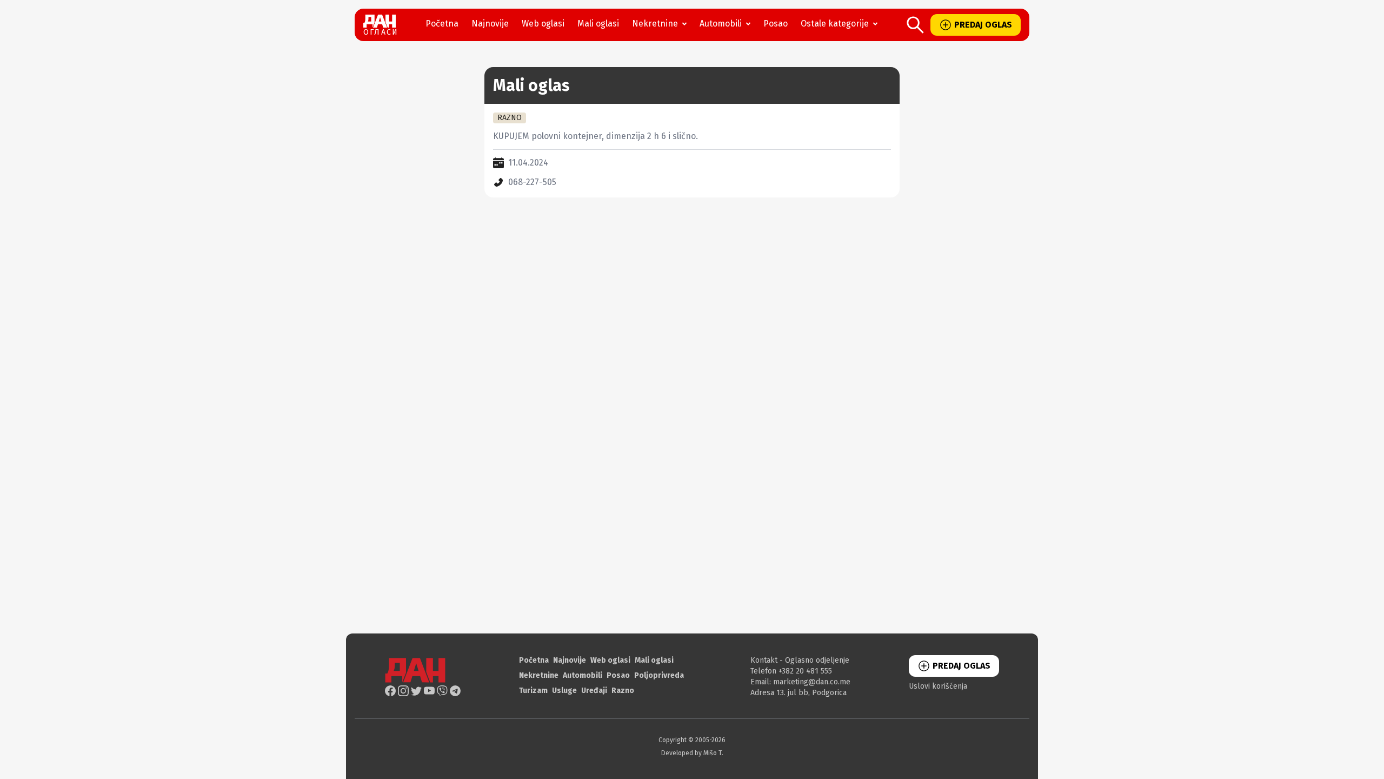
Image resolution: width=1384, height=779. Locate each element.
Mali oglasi (598, 23)
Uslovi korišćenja (938, 686)
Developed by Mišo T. (692, 753)
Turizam (533, 690)
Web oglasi (543, 23)
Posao (775, 23)
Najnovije (490, 23)
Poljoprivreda (659, 675)
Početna (441, 23)
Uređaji (594, 690)
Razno (622, 690)
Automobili (721, 23)
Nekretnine (655, 23)
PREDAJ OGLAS (983, 24)
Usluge (564, 690)
